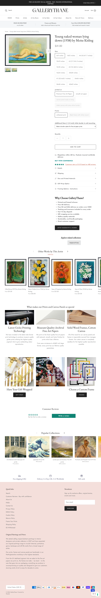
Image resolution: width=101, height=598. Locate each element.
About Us (68, 18)
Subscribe (70, 508)
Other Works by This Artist (50, 251)
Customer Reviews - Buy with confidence (19, 496)
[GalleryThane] (50, 10)
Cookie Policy (10, 515)
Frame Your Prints (11, 521)
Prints (17, 18)
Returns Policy (10, 518)
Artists (25, 18)
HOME (10, 18)
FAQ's (8, 503)
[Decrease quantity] (57, 138)
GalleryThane (13, 592)
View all (50, 254)
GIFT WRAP (19, 395)
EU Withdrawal (10, 528)
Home (6, 31)
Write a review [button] (63, 416)
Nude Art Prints (74, 243)
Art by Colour (57, 18)
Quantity (57, 134)
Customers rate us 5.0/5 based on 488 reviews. (80, 164)
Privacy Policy (10, 509)
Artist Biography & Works (67, 228)
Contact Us (9, 506)
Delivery (90, 18)
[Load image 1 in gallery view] (27, 50)
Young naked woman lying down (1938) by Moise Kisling (24, 31)
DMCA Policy (10, 512)
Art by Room (34, 18)
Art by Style (46, 18)
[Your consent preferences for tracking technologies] (97, 594)
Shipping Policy (11, 524)
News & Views (79, 18)
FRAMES (81, 395)
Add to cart (75, 147)
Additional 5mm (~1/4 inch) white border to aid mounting (75, 123)
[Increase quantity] (68, 138)
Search (8, 493)
